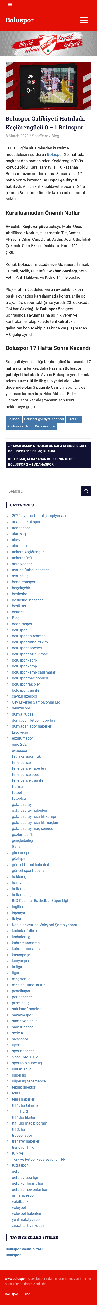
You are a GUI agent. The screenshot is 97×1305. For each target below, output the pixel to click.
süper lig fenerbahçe (29, 1081)
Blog (55, 136)
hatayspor (20, 883)
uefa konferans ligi (27, 1183)
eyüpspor (19, 750)
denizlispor (21, 708)
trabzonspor (22, 1135)
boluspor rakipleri (26, 684)
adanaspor (21, 528)
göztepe (18, 858)
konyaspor (20, 961)
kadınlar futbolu (25, 931)
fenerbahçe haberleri (29, 768)
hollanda (19, 888)
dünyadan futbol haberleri (33, 720)
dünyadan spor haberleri (32, 726)
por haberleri (22, 997)
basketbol (20, 594)
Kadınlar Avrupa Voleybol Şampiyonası (44, 925)
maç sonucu (22, 979)
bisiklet (18, 612)
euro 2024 (20, 744)
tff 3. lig (18, 1129)
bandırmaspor (23, 582)
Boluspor (20, 20)
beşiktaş (19, 606)
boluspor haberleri (27, 648)
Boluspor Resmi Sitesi (24, 1249)
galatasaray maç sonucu (32, 828)
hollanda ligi (22, 895)
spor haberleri (23, 1051)
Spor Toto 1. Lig (25, 1057)
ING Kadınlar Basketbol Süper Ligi (40, 900)
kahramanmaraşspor (29, 949)
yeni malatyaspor (26, 1219)
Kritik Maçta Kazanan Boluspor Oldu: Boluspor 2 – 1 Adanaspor (41, 461)
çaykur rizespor (24, 696)
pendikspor (21, 991)
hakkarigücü (22, 876)
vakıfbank (20, 1201)
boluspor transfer (26, 690)
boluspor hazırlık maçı (30, 654)
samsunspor (22, 1027)
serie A (17, 1033)
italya (16, 919)
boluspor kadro (24, 660)
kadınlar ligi (21, 937)
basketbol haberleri (28, 600)
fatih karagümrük (26, 756)
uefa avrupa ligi (25, 1177)
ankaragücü (22, 558)
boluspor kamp (24, 666)
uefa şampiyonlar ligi (29, 1189)
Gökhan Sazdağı (19, 426)
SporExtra (40, 136)
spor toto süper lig (27, 1063)
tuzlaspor (20, 1165)
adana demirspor (26, 522)
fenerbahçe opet (25, 774)
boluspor (19, 630)
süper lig (19, 1075)
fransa (17, 786)
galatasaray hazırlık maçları (35, 822)
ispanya (18, 913)
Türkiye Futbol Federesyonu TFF (38, 1159)
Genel (16, 846)
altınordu (19, 546)
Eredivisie (20, 732)
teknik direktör (23, 1087)
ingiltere (18, 907)
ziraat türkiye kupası (28, 1225)
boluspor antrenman (29, 636)
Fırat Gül (74, 419)
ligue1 (17, 973)
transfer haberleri (26, 1141)
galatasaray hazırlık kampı (34, 816)
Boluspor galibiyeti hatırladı (44, 419)
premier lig (20, 1003)
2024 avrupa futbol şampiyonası (39, 515)
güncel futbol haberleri (30, 864)
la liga (17, 967)
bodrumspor (22, 624)
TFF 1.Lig (20, 1111)
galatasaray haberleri (29, 810)
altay (16, 540)
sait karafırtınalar (26, 1009)
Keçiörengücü (45, 426)
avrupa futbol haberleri (31, 570)
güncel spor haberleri (29, 870)
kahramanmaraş (26, 943)
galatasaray (22, 804)
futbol (17, 792)
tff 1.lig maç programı (30, 1123)
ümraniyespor (23, 1195)
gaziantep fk (22, 834)
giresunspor (22, 852)
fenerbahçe (21, 762)
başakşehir (21, 588)
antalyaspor (22, 564)
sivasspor (20, 1039)
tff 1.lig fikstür (23, 1117)
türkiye (17, 1153)
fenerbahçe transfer (28, 780)
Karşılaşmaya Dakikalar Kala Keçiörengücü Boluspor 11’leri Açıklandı (47, 448)
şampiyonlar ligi (25, 1021)
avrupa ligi (20, 576)
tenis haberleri (23, 1099)
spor (15, 1045)
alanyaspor (21, 534)
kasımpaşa (21, 955)
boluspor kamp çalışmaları (34, 672)
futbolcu (19, 798)
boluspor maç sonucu (30, 678)
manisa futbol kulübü (30, 985)
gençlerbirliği (22, 840)
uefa (16, 1171)
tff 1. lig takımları (26, 1105)
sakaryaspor (22, 1015)
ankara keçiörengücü (29, 552)
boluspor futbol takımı (30, 642)
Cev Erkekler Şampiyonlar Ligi (36, 702)
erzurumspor (22, 738)
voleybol (19, 1207)
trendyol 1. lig (23, 1147)
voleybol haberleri (26, 1213)
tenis (16, 1093)
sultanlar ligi (22, 1069)
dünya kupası (23, 714)
